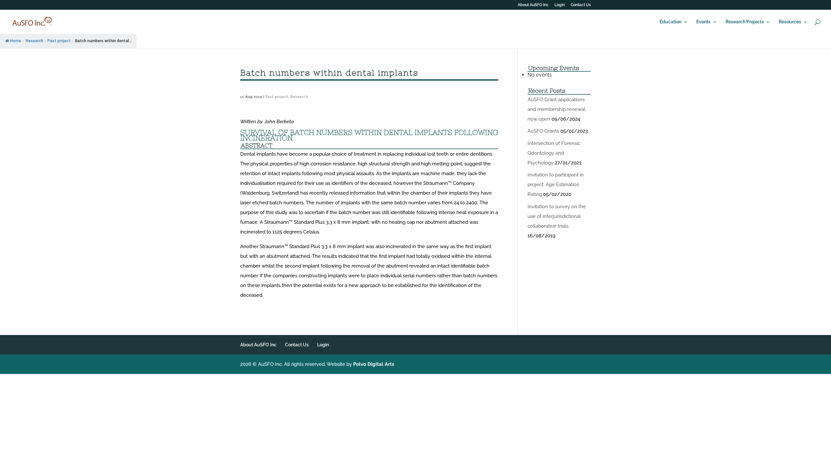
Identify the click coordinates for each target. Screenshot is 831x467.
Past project (59, 41)
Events (703, 21)
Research (34, 41)
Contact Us (581, 5)
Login (559, 5)
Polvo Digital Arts (373, 364)
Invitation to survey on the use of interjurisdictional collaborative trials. (556, 216)
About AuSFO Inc (533, 5)
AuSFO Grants (543, 131)
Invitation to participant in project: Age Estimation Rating (555, 184)
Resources (790, 21)
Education (670, 21)
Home (15, 41)
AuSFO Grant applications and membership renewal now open (556, 109)
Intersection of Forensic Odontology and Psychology (553, 153)
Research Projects (745, 21)
